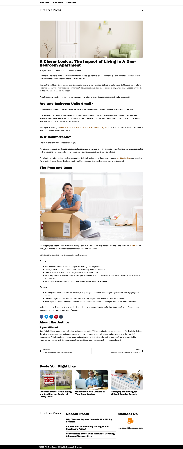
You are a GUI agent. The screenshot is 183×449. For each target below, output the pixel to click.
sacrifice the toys (124, 158)
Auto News (58, 3)
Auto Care (44, 3)
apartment (134, 246)
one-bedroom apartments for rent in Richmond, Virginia (83, 127)
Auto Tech (71, 3)
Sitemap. (78, 447)
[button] (141, 9)
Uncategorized (75, 70)
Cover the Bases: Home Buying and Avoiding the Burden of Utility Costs (56, 394)
